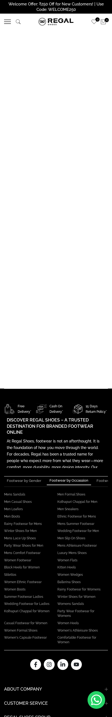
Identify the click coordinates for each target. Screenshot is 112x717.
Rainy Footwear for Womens (79, 589)
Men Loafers (13, 509)
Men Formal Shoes (71, 494)
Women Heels (68, 623)
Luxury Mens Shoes (72, 553)
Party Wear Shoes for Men (23, 545)
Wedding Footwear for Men (78, 531)
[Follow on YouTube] (76, 664)
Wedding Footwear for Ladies (26, 604)
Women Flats (67, 560)
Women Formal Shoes (21, 630)
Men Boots (12, 516)
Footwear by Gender (24, 481)
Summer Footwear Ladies (23, 597)
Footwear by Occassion (68, 480)
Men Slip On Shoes (71, 538)
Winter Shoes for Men (20, 531)
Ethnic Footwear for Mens (76, 516)
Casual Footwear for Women (25, 623)
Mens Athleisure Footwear (77, 545)
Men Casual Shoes (18, 502)
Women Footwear (17, 560)
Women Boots (15, 589)
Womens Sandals (70, 604)
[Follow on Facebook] (35, 664)
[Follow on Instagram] (49, 664)
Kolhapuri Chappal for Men (77, 502)
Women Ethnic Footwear (23, 582)
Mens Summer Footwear (75, 524)
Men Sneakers (68, 509)
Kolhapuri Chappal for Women (26, 611)
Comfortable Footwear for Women (76, 640)
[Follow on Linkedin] (62, 664)
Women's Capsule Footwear (25, 637)
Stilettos (10, 575)
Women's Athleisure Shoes (77, 630)
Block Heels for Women (22, 567)
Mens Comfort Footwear (22, 553)
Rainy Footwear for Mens (23, 524)
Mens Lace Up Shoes (20, 538)
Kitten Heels (66, 567)
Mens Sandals (14, 494)
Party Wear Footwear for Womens (75, 613)
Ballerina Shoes (69, 582)
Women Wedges (70, 575)
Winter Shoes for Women (76, 597)
